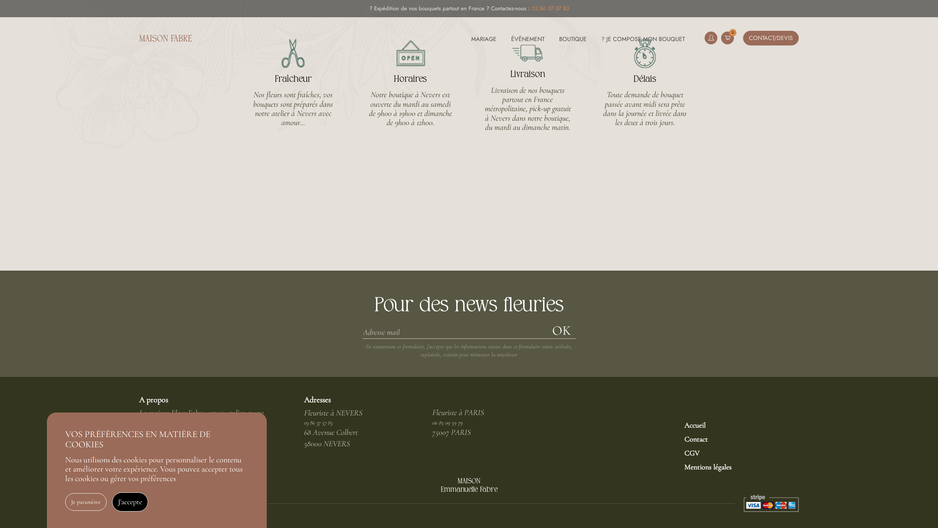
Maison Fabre (165, 39)
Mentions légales (708, 467)
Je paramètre (86, 502)
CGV (691, 453)
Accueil (695, 425)
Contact (696, 439)
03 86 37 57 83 (550, 8)
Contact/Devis (771, 38)
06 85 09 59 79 (447, 422)
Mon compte (711, 38)
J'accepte (130, 502)
